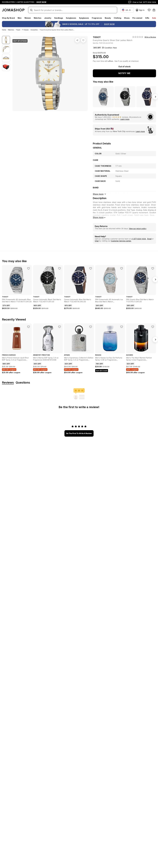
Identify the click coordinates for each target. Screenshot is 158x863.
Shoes (127, 18)
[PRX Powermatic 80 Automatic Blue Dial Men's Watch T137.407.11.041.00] (28, 268)
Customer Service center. (121, 241)
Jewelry (47, 18)
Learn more (124, 119)
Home (4, 30)
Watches (37, 18)
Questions (23, 382)
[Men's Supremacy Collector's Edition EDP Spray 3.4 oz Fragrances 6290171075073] (90, 326)
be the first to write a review (79, 433)
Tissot (18, 30)
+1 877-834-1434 (138, 239)
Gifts (147, 18)
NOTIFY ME (124, 73)
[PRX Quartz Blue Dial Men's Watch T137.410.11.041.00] (152, 268)
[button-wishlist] (149, 10)
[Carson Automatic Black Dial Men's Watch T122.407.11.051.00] (59, 268)
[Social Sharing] (77, 40)
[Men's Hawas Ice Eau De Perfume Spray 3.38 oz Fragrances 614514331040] (121, 326)
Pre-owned (137, 18)
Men (19, 18)
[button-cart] (153, 10)
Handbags (58, 18)
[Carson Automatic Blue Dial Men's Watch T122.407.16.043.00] (90, 268)
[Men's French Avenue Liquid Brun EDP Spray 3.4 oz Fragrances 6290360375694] (28, 326)
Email (149, 239)
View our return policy (137, 228)
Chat (97, 241)
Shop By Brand (8, 18)
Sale (154, 18)
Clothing (117, 18)
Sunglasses (71, 18)
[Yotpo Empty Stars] (137, 37)
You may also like (103, 81)
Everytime (34, 30)
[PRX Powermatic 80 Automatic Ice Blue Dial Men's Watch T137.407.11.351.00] (121, 268)
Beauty (108, 18)
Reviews (8, 382)
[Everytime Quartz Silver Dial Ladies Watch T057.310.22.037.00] (83, 40)
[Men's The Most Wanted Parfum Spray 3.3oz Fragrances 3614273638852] (152, 326)
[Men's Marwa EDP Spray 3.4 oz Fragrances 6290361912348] (59, 326)
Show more (98, 217)
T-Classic (25, 30)
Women (27, 18)
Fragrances (97, 18)
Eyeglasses (84, 18)
